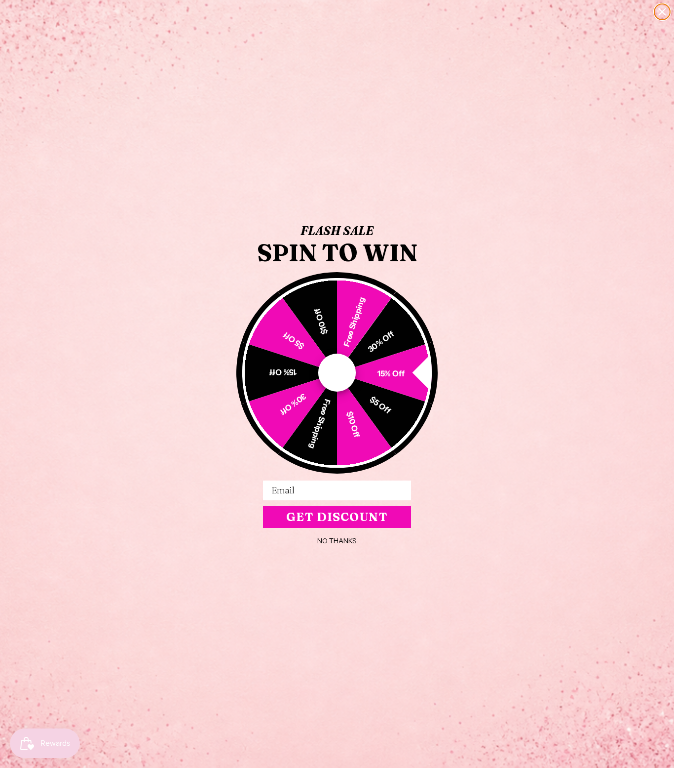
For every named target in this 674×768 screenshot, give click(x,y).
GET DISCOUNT (337, 517)
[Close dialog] (662, 12)
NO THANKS (337, 541)
